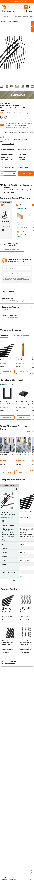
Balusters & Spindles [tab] (21, 335)
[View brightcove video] (27, 86)
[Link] (21, 220)
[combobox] (15, 7)
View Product (6, 620)
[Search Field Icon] (26, 7)
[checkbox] (17, 205)
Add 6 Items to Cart (12, 249)
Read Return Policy (10, 192)
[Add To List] (26, 105)
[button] (17, 291)
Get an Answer (17, 274)
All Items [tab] (4, 335)
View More (17, 581)
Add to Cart (27, 173)
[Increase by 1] (14, 173)
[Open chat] (32, 26)
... (1, 16)
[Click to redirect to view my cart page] (30, 6)
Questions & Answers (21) (21, 113)
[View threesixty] (17, 86)
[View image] (1, 86)
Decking (6, 16)
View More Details (8, 144)
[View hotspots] (22, 86)
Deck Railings (16, 16)
